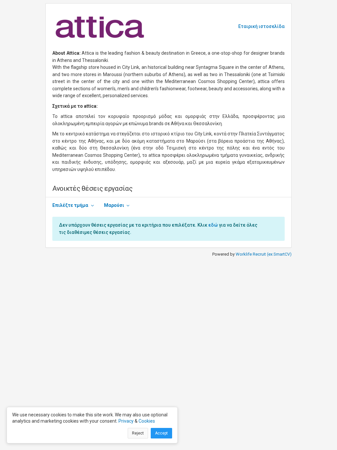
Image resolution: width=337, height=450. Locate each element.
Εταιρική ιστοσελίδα (261, 26)
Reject (138, 433)
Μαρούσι (114, 205)
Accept (161, 433)
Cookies (147, 421)
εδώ (213, 225)
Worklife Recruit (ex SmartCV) (264, 254)
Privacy (126, 421)
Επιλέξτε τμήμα (70, 205)
